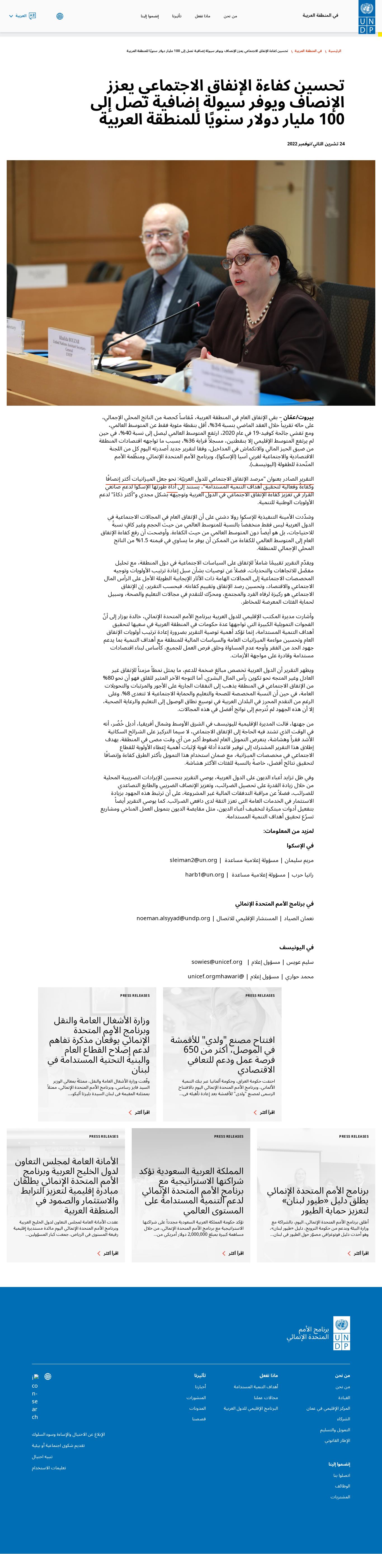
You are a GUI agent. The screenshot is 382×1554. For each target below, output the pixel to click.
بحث (46, 16)
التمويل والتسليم (335, 1430)
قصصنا (199, 1419)
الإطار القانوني (337, 1440)
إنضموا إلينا (150, 16)
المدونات (197, 1408)
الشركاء (343, 1419)
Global (59, 16)
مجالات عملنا (266, 1398)
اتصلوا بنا (341, 1475)
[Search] (35, 1397)
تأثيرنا (176, 16)
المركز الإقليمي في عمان (328, 1408)
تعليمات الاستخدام (49, 1468)
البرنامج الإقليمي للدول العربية (251, 1408)
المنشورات (196, 1398)
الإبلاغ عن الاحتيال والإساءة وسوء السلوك (68, 1434)
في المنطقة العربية (320, 15)
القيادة (344, 1398)
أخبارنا (200, 1387)
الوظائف (342, 1486)
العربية (21, 16)
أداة (172, 487)
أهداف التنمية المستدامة (256, 1387)
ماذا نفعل (202, 16)
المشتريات (340, 1497)
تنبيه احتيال (42, 1456)
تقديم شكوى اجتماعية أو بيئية (58, 1445)
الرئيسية (335, 51)
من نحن (230, 16)
